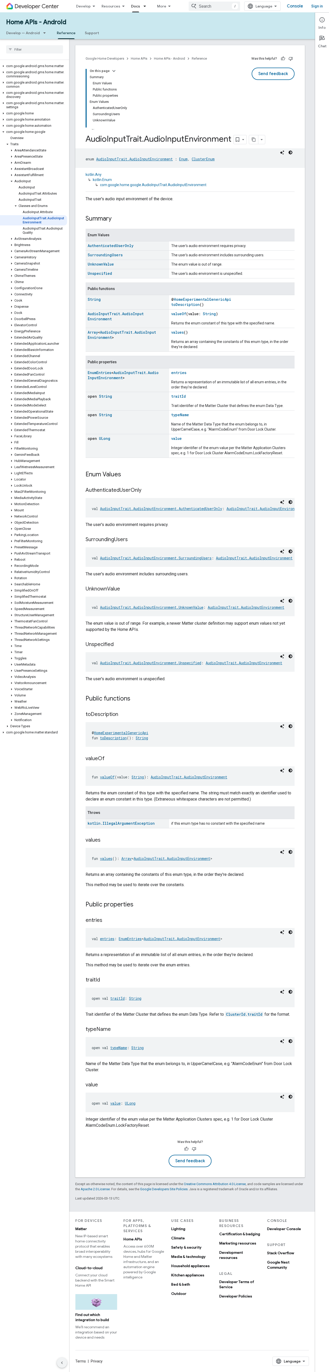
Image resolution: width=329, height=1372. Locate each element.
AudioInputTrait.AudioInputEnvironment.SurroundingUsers (156, 558)
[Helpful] (283, 58)
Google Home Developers (105, 58)
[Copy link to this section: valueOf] (110, 759)
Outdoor (178, 1293)
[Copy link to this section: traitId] (105, 980)
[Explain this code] (282, 152)
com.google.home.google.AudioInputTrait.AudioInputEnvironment (153, 185)
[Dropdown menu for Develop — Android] (46, 33)
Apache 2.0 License (95, 1189)
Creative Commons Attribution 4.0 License (215, 1184)
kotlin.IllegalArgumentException (121, 823)
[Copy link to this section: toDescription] (123, 715)
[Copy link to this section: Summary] (117, 219)
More (161, 6)
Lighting (178, 1228)
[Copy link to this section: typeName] (116, 1029)
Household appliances (190, 1266)
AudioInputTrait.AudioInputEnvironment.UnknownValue (151, 607)
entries (178, 372)
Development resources (231, 1255)
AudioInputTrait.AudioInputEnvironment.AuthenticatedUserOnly (161, 508)
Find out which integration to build (92, 1317)
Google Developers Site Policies (164, 1189)
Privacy (97, 1361)
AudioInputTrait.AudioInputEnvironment (134, 159)
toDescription (185, 304)
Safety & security (186, 1247)
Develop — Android (23, 33)
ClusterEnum (203, 159)
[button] (33, 66)
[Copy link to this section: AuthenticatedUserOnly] (146, 490)
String (94, 299)
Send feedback (273, 73)
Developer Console (284, 1228)
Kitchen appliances (187, 1275)
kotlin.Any (94, 174)
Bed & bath (180, 1284)
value (176, 438)
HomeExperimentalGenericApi (202, 299)
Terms (80, 1361)
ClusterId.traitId (244, 1014)
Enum (183, 159)
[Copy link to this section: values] (105, 840)
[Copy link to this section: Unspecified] (119, 645)
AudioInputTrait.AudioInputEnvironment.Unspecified (150, 662)
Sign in (317, 6)
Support (92, 33)
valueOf (178, 313)
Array (93, 332)
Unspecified (100, 273)
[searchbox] (34, 49)
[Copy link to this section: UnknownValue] (125, 589)
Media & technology (188, 1256)
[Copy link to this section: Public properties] (138, 905)
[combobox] (214, 6)
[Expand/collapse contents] (114, 71)
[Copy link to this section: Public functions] (135, 699)
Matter (81, 1228)
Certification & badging (239, 1234)
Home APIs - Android (36, 22)
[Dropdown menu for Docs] (146, 6)
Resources (111, 6)
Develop (83, 6)
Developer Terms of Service (236, 1284)
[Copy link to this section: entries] (107, 920)
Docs (135, 6)
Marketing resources (237, 1243)
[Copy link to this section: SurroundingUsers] (133, 540)
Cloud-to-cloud (89, 1268)
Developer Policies (235, 1296)
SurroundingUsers (105, 254)
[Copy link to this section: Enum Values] (126, 475)
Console (295, 6)
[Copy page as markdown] (253, 139)
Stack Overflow (280, 1253)
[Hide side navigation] (62, 1363)
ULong (104, 438)
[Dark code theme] (290, 152)
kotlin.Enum (102, 180)
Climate (178, 1238)
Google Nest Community (278, 1265)
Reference (66, 33)
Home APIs (139, 58)
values (177, 332)
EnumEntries (99, 372)
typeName (180, 414)
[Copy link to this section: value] (103, 1085)
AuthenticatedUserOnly (110, 245)
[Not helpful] (291, 58)
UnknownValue (101, 264)
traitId (178, 396)
